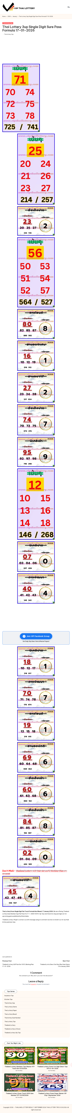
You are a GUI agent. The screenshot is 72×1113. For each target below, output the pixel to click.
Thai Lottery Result (10, 1014)
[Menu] (69, 7)
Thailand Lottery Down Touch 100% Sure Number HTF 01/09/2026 (19, 1094)
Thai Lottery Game (10, 1007)
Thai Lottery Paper (10, 1010)
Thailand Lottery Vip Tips (12, 1033)
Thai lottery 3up (7, 23)
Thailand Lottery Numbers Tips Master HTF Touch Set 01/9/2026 (20, 1067)
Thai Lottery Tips (10, 1021)
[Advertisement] (36, 50)
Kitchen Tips (8, 999)
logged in (33, 984)
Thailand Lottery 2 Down (12, 1029)
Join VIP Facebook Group (36, 636)
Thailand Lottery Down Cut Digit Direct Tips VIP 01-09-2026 (52, 1067)
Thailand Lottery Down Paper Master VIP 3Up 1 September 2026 (52, 1094)
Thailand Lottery (9, 1025)
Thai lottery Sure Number (12, 1018)
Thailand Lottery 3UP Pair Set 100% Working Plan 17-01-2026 (34, 872)
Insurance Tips (9, 995)
